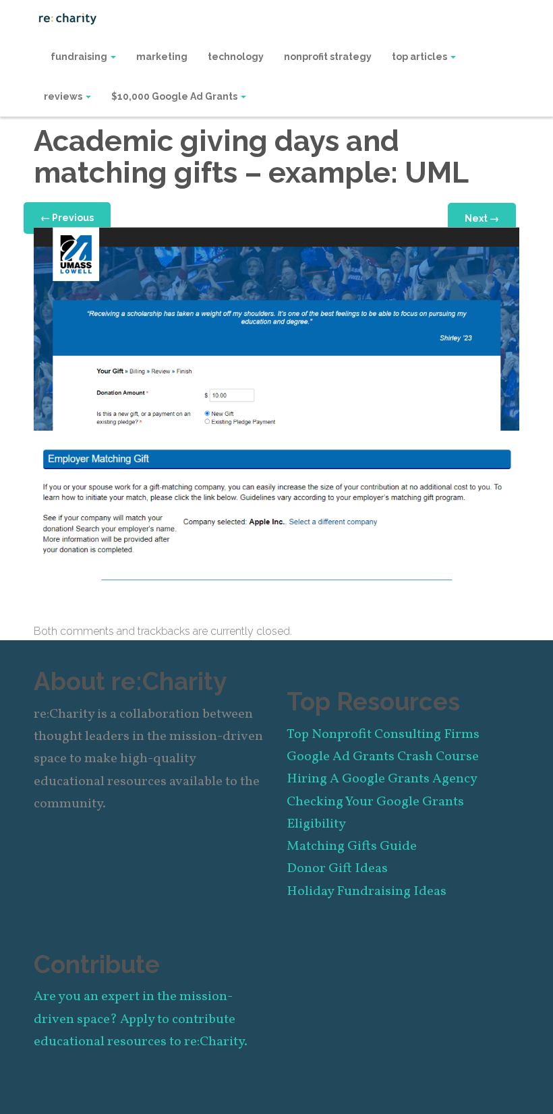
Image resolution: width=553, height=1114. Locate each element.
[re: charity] (67, 17)
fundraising (80, 56)
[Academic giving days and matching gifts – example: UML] (276, 414)
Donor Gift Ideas (337, 868)
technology (236, 56)
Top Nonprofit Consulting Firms (383, 734)
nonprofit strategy (328, 56)
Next (482, 218)
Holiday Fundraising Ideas (366, 891)
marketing (161, 56)
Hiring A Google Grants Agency (382, 779)
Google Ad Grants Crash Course (383, 756)
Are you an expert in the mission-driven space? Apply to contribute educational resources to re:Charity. (141, 1019)
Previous (67, 217)
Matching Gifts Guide (352, 846)
